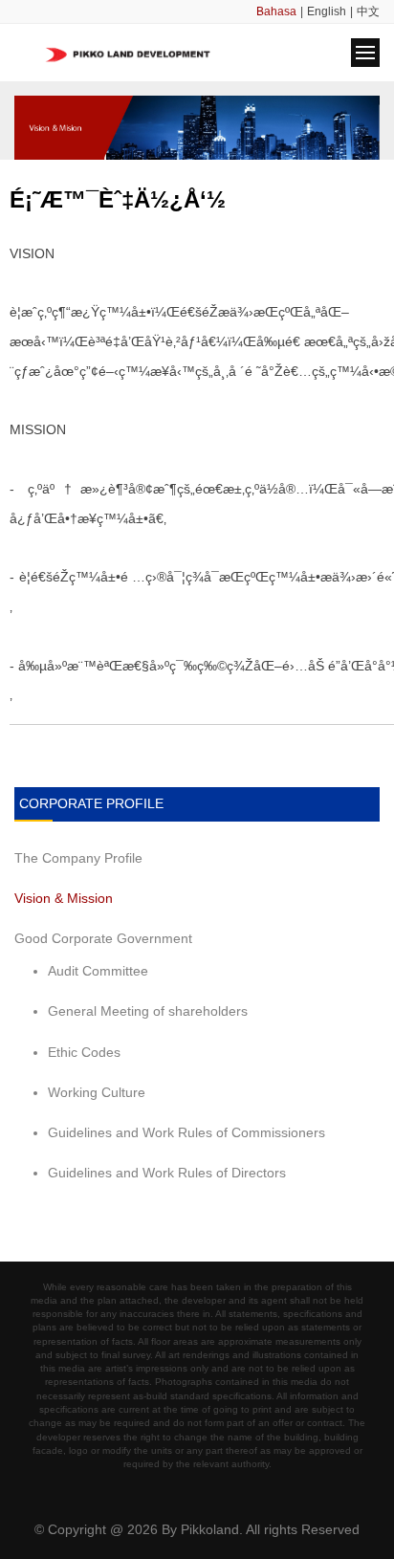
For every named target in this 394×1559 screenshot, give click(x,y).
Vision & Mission (63, 898)
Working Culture (96, 1092)
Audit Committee (98, 970)
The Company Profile (78, 858)
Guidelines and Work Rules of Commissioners (186, 1132)
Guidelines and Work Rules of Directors (167, 1172)
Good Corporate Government (103, 938)
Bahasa (276, 11)
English (326, 11)
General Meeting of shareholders (148, 1011)
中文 (368, 11)
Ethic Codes (84, 1052)
